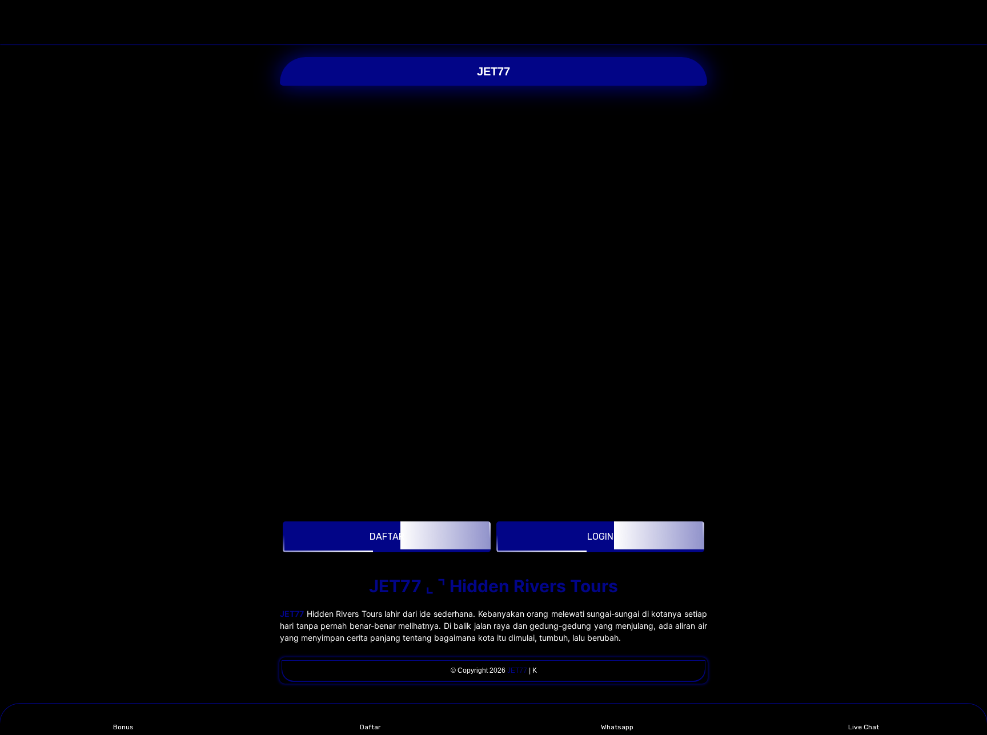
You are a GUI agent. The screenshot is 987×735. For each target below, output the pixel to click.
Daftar (370, 727)
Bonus (123, 727)
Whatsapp (617, 727)
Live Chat (863, 727)
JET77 (493, 71)
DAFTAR (387, 536)
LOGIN (600, 536)
